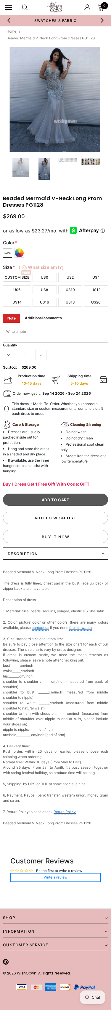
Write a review (55, 877)
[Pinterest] (6, 961)
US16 (44, 302)
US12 (95, 290)
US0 (44, 277)
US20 (96, 302)
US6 (17, 290)
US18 (70, 302)
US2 (70, 277)
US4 (96, 277)
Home (11, 31)
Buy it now (55, 536)
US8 (44, 290)
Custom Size (17, 277)
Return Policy (65, 812)
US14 (17, 302)
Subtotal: (11, 367)
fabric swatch (80, 627)
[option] (55, 20)
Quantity (10, 345)
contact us (40, 627)
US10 (70, 290)
